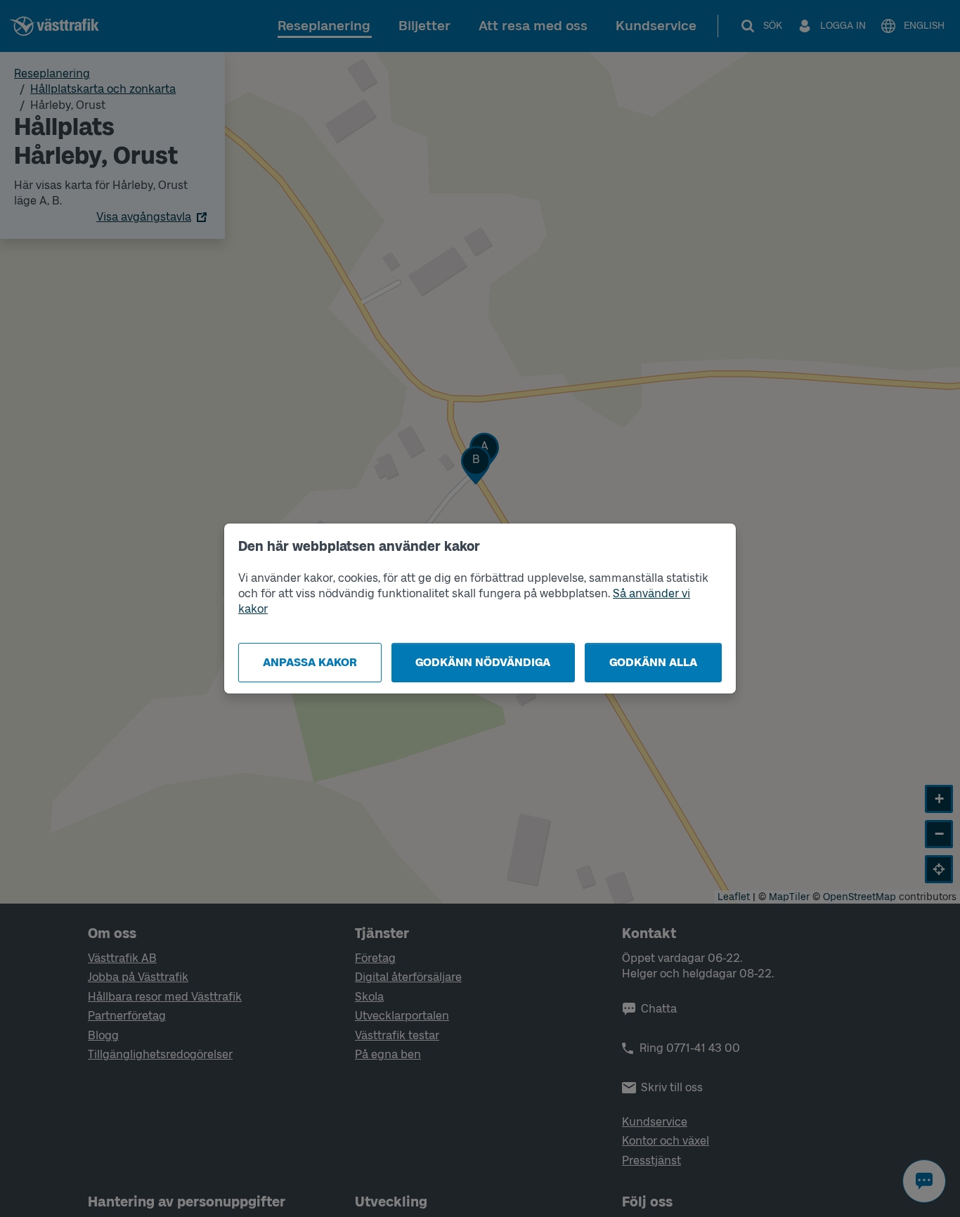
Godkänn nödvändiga (482, 662)
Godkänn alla (653, 662)
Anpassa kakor (310, 662)
